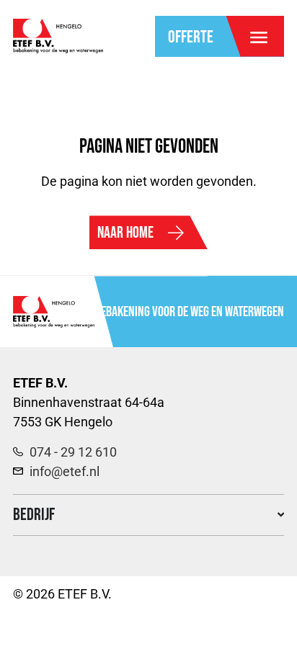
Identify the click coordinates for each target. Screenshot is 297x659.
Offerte (190, 37)
